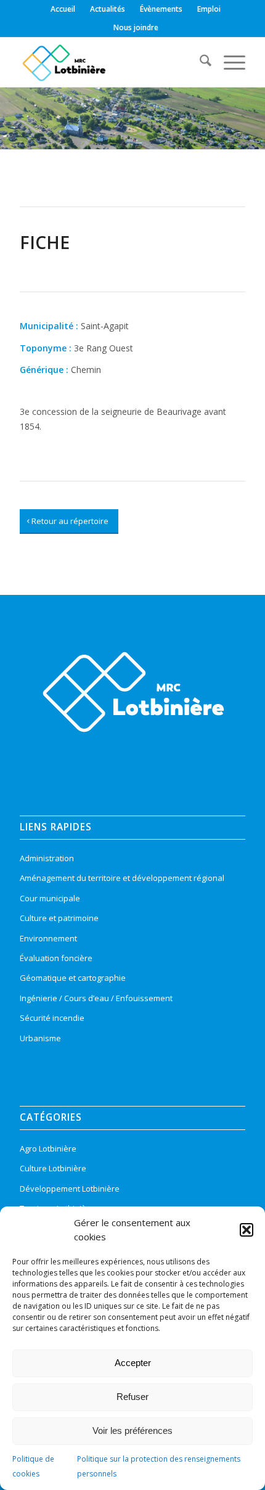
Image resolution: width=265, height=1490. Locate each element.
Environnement (48, 938)
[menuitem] (63, 9)
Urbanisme (40, 1038)
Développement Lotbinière (70, 1188)
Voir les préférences (132, 1430)
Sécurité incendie (52, 1017)
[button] (246, 1230)
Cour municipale (50, 898)
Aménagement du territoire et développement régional (122, 877)
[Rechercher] (199, 62)
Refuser (132, 1396)
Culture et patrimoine (59, 917)
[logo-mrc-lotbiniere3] (110, 62)
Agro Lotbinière (48, 1148)
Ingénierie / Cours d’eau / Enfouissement (96, 998)
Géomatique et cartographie (73, 977)
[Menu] (228, 62)
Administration (47, 858)
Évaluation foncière (56, 958)
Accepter (133, 1362)
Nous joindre (135, 27)
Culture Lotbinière (53, 1168)
